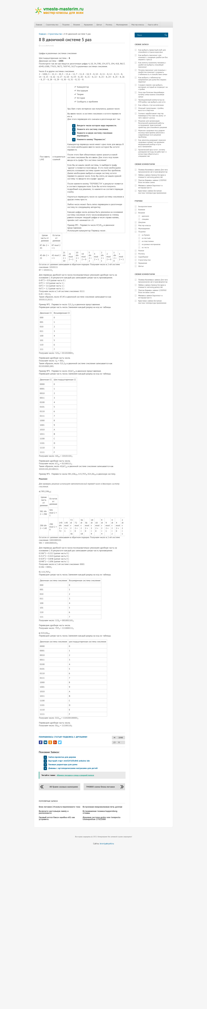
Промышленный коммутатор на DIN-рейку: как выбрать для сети (151, 101)
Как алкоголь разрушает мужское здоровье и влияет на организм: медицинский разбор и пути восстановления (152, 143)
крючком (145, 216)
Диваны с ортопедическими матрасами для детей (73, 768)
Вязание (76, 24)
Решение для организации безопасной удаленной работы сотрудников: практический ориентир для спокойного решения (152, 124)
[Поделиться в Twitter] (60, 742)
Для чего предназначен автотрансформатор (153, 170)
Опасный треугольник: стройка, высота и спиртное (151, 109)
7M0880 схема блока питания (100, 786)
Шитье (99, 24)
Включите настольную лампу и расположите (54, 812)
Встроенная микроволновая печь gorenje (102, 806)
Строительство (52, 24)
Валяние (141, 209)
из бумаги (146, 235)
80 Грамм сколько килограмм (64, 786)
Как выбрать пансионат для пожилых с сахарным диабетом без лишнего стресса (153, 57)
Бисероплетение (145, 206)
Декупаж (142, 222)
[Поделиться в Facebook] (40, 742)
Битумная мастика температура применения (152, 192)
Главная (39, 24)
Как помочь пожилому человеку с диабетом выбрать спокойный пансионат (152, 64)
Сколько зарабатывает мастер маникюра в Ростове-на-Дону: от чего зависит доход (152, 115)
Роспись (109, 24)
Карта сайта (153, 24)
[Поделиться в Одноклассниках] (50, 742)
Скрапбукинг (143, 257)
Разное (141, 250)
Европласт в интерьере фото (150, 186)
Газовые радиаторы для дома (62, 764)
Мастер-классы (137, 24)
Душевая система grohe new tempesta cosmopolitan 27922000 (101, 818)
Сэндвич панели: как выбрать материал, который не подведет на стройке (153, 87)
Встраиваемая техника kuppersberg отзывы (100, 812)
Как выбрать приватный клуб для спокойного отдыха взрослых (152, 51)
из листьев (146, 238)
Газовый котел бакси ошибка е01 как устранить (57, 818)
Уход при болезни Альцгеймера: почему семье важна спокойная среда (151, 94)
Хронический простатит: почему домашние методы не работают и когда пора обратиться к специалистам (152, 152)
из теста (145, 247)
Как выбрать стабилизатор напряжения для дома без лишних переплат (152, 79)
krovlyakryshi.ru (107, 843)
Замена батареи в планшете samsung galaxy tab (152, 176)
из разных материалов (151, 244)
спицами (145, 219)
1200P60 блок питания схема (152, 181)
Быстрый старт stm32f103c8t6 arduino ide (69, 760)
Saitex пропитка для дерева (62, 757)
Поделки (65, 24)
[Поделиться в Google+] (55, 742)
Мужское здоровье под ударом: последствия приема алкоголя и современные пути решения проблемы (151, 133)
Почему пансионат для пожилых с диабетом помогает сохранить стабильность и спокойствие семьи (152, 72)
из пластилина (148, 241)
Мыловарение (122, 24)
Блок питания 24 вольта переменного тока (59, 806)
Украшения (88, 24)
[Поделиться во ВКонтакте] (45, 742)
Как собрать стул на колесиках (151, 105)
